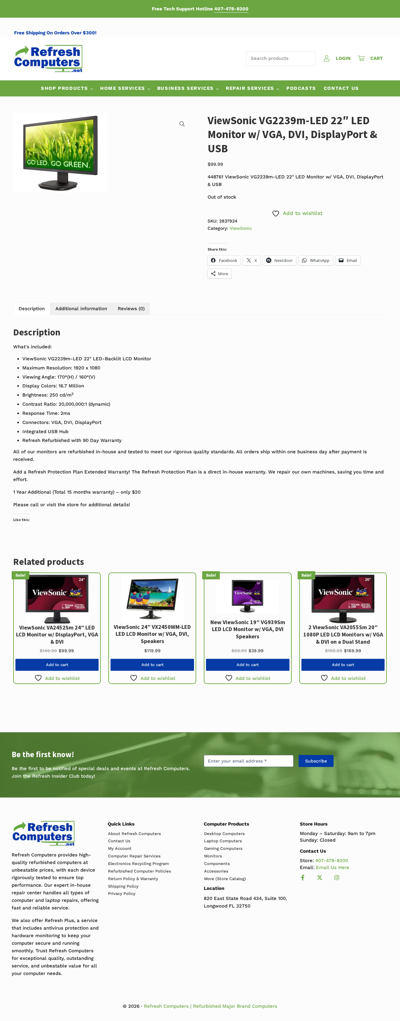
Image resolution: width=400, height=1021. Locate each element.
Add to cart (57, 664)
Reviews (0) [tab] (131, 308)
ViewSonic (241, 228)
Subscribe (316, 760)
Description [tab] (32, 308)
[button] (182, 124)
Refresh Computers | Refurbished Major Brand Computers (210, 1006)
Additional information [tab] (81, 308)
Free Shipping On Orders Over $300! (65, 33)
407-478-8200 (231, 9)
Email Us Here (332, 867)
